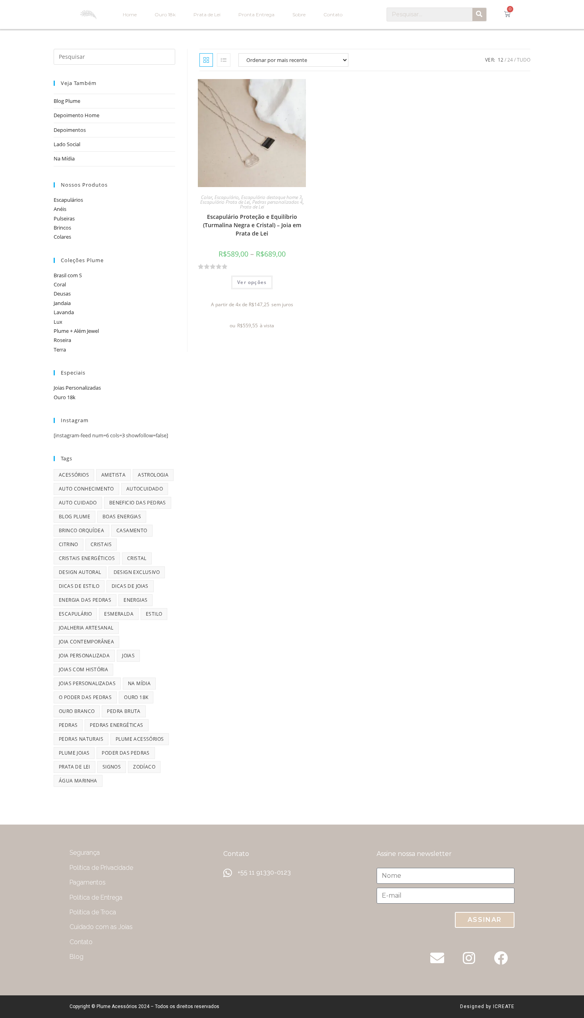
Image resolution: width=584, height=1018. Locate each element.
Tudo (523, 59)
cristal (137, 558)
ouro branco (77, 711)
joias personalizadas (87, 683)
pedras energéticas (116, 725)
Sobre (299, 14)
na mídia (139, 683)
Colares (62, 236)
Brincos (62, 227)
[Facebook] (500, 958)
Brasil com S (68, 275)
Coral (60, 284)
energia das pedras (85, 600)
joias (128, 655)
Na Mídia (64, 158)
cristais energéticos (87, 558)
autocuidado (144, 488)
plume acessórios (140, 739)
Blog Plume (67, 100)
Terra (60, 349)
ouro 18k (136, 697)
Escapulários (68, 199)
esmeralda (118, 613)
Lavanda (64, 312)
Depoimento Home (76, 115)
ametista (113, 474)
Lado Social (67, 144)
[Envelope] (437, 958)
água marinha (78, 780)
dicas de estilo (79, 586)
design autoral (80, 572)
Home (130, 14)
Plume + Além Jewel (76, 330)
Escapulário (227, 197)
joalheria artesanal (86, 627)
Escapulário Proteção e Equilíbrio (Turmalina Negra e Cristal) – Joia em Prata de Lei (252, 225)
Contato (332, 14)
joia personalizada (84, 655)
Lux (58, 321)
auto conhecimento (86, 488)
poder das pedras (125, 752)
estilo (154, 613)
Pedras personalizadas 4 (277, 202)
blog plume (74, 516)
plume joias (74, 752)
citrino (68, 544)
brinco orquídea (81, 530)
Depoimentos (70, 129)
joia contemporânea (86, 641)
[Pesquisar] (479, 14)
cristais (101, 544)
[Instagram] (469, 958)
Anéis (60, 208)
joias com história (83, 669)
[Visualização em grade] (206, 60)
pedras (68, 725)
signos (111, 766)
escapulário (75, 613)
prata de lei (74, 766)
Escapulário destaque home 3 (271, 197)
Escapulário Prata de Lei (225, 202)
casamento (131, 530)
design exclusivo (137, 572)
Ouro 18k (165, 14)
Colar (206, 197)
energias (135, 600)
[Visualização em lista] (223, 60)
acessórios (74, 474)
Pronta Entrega (256, 14)
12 (500, 59)
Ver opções (252, 282)
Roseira (62, 340)
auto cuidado (78, 502)
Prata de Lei (206, 14)
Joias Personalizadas (77, 387)
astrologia (153, 474)
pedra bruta (123, 711)
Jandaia (62, 303)
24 (510, 59)
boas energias (121, 516)
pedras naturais (81, 739)
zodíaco (144, 766)
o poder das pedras (85, 697)
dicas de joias (130, 586)
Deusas (62, 293)
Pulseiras (64, 218)
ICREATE (503, 1006)
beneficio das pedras (137, 502)
